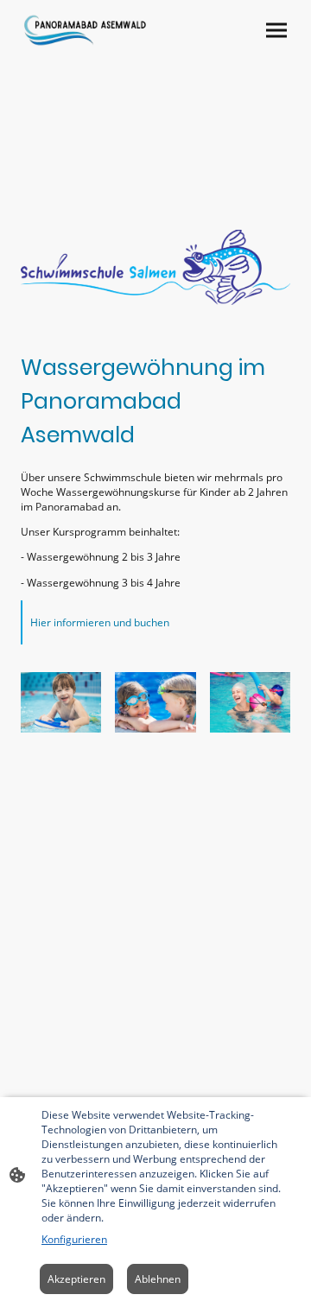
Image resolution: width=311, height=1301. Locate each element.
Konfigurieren (74, 1239)
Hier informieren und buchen (99, 622)
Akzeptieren (76, 1279)
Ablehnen (158, 1279)
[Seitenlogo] (85, 30)
